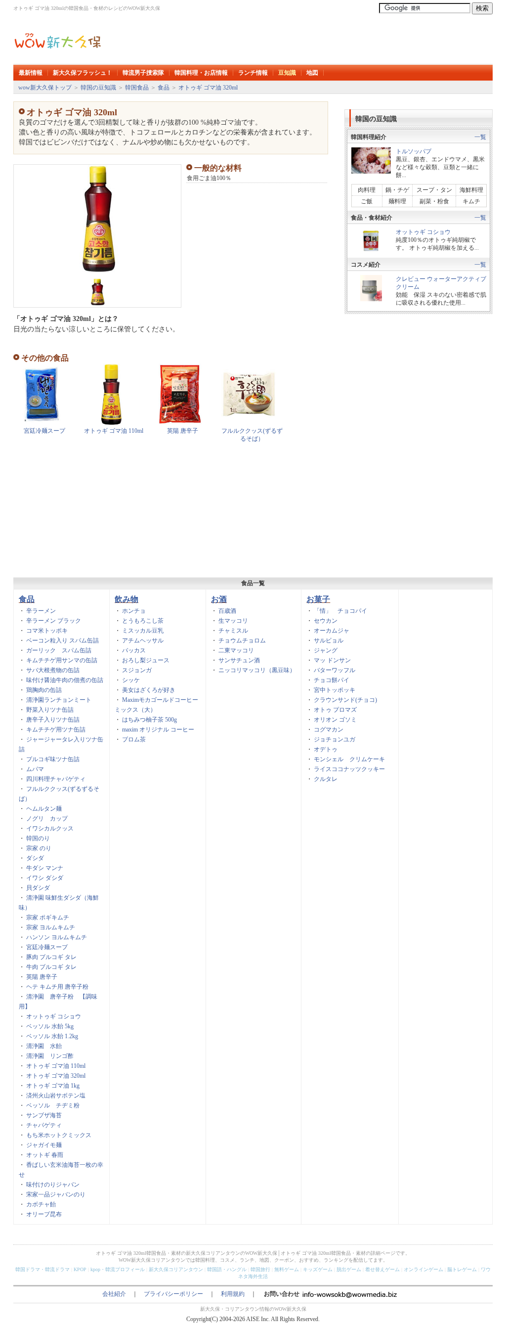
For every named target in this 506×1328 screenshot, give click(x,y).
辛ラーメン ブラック (53, 620)
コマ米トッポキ (47, 630)
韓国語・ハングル (227, 1269)
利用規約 (233, 1293)
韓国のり (38, 838)
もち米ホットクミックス (58, 1135)
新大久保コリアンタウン (176, 1269)
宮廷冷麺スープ (44, 430)
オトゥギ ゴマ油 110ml (113, 430)
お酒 (219, 599)
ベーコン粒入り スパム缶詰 (62, 640)
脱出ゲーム (349, 1269)
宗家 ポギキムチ (47, 917)
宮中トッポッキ (334, 690)
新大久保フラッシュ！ (82, 73)
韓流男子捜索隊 (143, 73)
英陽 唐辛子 (182, 430)
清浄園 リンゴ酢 (50, 1056)
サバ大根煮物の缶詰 (53, 670)
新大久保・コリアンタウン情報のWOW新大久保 (253, 1309)
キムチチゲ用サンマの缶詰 (61, 660)
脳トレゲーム (462, 1269)
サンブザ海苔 (44, 1115)
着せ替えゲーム (382, 1269)
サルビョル (328, 640)
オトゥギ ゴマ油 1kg (53, 1085)
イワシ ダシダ (44, 877)
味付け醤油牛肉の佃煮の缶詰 (64, 680)
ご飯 (367, 201)
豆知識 (287, 73)
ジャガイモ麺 (44, 1145)
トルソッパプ (413, 151)
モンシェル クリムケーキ (349, 759)
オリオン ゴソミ (335, 719)
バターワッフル (334, 670)
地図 (312, 73)
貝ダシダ (38, 887)
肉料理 (369, 189)
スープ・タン (434, 189)
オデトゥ (325, 749)
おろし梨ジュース (145, 660)
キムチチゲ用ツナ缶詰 (55, 729)
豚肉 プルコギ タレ (51, 957)
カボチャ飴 (41, 1204)
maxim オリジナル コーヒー (158, 729)
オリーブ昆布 (44, 1214)
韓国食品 (137, 87)
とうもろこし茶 (143, 620)
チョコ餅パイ (331, 680)
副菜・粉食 (434, 201)
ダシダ (35, 858)
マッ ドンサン (332, 660)
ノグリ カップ (47, 818)
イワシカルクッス (50, 828)
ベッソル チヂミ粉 (53, 1105)
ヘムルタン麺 (44, 808)
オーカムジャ (331, 630)
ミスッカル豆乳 (143, 630)
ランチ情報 (253, 73)
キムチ (471, 201)
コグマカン (328, 729)
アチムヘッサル (143, 640)
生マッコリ (233, 620)
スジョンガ (137, 670)
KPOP (80, 1269)
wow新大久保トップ (45, 87)
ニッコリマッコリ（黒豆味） (256, 670)
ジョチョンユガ (334, 739)
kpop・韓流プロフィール (117, 1269)
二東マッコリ (236, 650)
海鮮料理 (471, 189)
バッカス (134, 650)
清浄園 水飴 (44, 1046)
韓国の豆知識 (98, 87)
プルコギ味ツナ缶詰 (53, 759)
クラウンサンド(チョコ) (345, 699)
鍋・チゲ (397, 189)
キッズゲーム (318, 1269)
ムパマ (35, 769)
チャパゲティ (44, 1125)
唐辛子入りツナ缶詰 (53, 719)
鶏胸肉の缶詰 (44, 690)
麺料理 (397, 201)
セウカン (325, 620)
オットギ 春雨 (44, 1154)
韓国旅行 (260, 1269)
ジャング (325, 650)
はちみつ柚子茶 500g (149, 719)
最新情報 (30, 73)
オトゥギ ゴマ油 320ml (208, 87)
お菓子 (318, 599)
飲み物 (126, 599)
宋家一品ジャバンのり (55, 1194)
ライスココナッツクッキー (349, 769)
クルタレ (325, 779)
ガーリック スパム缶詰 (58, 650)
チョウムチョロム (242, 640)
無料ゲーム (286, 1269)
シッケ (131, 680)
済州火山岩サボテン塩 (55, 1095)
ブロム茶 (134, 739)
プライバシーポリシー (173, 1293)
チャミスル (233, 630)
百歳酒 (227, 610)
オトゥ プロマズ (335, 709)
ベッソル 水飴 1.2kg (52, 1036)
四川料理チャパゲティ (55, 779)
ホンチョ (134, 610)
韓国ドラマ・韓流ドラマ (42, 1269)
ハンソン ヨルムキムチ (56, 937)
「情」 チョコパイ (340, 610)
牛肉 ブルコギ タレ (51, 966)
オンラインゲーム (423, 1269)
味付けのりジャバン (53, 1184)
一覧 (480, 137)
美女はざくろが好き (148, 690)
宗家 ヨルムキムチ (50, 927)
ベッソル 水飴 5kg (50, 1026)
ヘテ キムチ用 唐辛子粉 (57, 986)
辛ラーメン (41, 610)
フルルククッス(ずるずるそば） (252, 434)
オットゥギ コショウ (423, 232)
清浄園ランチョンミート (58, 699)
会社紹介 (114, 1293)
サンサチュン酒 (239, 660)
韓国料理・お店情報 (201, 73)
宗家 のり (38, 848)
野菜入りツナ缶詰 (50, 709)
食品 (163, 87)
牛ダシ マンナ (44, 868)
